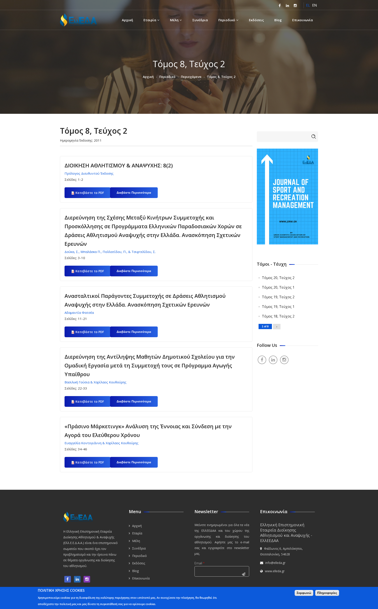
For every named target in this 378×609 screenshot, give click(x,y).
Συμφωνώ (304, 593)
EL (308, 5)
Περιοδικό (226, 20)
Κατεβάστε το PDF (89, 193)
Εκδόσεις (256, 20)
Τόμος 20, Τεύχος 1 (278, 287)
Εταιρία (150, 20)
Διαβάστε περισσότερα (137, 194)
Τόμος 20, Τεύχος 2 (278, 277)
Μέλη (174, 20)
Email (199, 563)
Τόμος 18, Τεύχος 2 (278, 316)
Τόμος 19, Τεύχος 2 (278, 297)
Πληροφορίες (327, 593)
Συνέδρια (200, 20)
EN (314, 5)
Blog (278, 20)
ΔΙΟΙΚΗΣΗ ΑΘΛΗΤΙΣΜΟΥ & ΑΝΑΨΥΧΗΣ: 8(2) (119, 165)
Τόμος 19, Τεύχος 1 (278, 306)
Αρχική (127, 20)
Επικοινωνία (302, 20)
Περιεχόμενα (191, 77)
